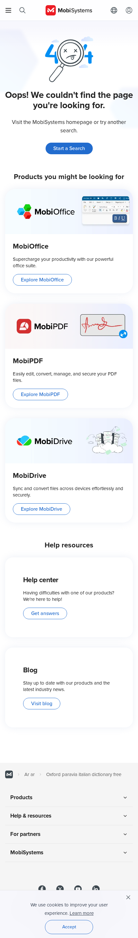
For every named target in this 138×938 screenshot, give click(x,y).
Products (21, 797)
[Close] (128, 897)
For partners (25, 834)
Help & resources (30, 815)
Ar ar (29, 774)
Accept (69, 927)
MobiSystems (26, 852)
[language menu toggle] (115, 10)
